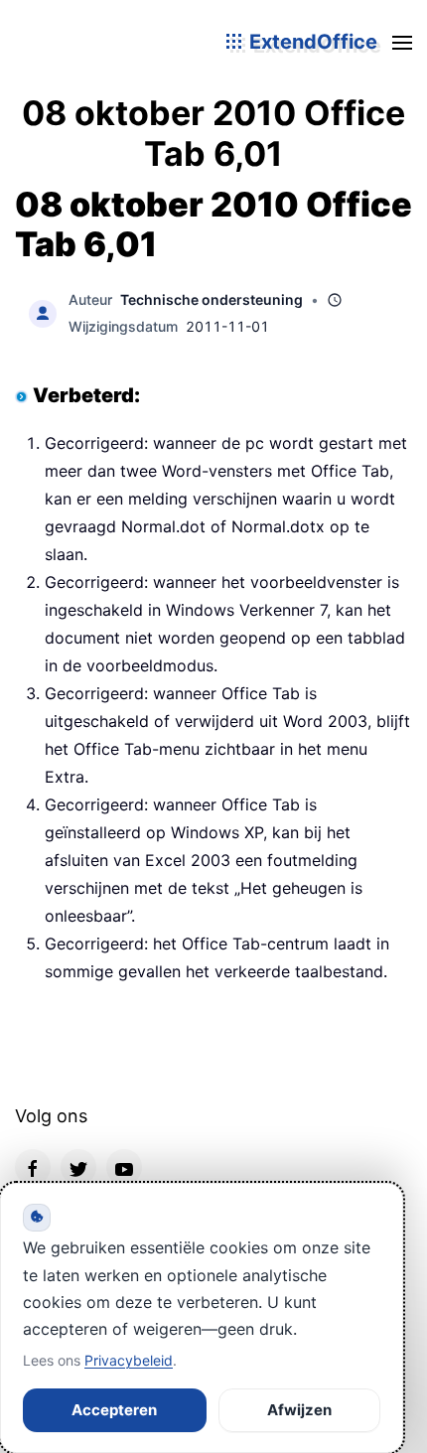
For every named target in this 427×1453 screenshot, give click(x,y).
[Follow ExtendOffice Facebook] (33, 1167)
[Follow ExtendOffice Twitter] (78, 1167)
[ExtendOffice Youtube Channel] (124, 1167)
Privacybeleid (128, 1360)
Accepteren (114, 1409)
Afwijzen (299, 1409)
